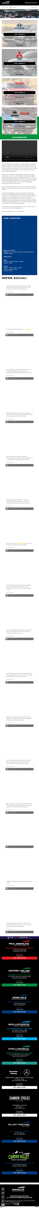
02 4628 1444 (19, 956)
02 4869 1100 (19, 1139)
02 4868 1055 (19, 1009)
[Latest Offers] (3, 1201)
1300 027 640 (19, 1061)
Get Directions (19, 958)
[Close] (3, 1205)
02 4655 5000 (19, 982)
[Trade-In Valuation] (3, 1189)
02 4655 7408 (19, 1113)
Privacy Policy (16, 1202)
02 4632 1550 (19, 1170)
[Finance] (3, 1197)
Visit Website (19, 34)
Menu (32, 7)
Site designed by (6, 1204)
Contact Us (19, 39)
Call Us (6, 7)
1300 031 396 (19, 1036)
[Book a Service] (3, 1193)
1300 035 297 (19, 1085)
